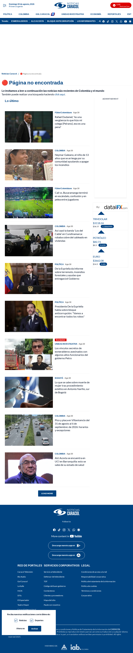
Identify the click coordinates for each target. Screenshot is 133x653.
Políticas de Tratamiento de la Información (90, 629)
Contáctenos (49, 591)
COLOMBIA (24, 14)
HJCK (20, 591)
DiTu (20, 595)
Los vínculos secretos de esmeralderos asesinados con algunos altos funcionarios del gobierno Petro (71, 353)
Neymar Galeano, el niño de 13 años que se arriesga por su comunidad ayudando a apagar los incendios (72, 159)
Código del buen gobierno (55, 586)
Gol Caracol (23, 581)
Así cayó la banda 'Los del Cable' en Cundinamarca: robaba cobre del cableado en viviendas (71, 235)
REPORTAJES (114, 14)
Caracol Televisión (25, 572)
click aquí (60, 94)
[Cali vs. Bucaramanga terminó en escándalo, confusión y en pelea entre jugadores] (29, 202)
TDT (45, 581)
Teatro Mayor (23, 605)
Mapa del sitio (49, 600)
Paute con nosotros (52, 605)
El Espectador (23, 600)
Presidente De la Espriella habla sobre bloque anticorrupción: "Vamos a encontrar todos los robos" (70, 311)
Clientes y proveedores (53, 595)
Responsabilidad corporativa (93, 577)
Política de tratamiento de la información (98, 581)
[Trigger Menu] (4, 5)
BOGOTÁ (59, 378)
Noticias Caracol (9, 73)
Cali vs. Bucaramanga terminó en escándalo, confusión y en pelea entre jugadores (71, 196)
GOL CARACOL (43, 14)
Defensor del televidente (54, 577)
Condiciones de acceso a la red (94, 572)
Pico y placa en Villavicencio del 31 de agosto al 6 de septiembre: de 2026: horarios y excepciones (72, 425)
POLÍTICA (7, 14)
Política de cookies (89, 586)
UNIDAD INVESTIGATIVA (72, 14)
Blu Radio (22, 577)
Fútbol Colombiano (63, 112)
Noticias (23, 620)
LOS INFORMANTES (86, 21)
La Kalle (21, 586)
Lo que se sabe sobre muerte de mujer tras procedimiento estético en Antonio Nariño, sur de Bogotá (72, 387)
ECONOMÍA (96, 14)
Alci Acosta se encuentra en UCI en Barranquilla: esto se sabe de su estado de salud (70, 461)
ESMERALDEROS (19, 21)
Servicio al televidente (53, 572)
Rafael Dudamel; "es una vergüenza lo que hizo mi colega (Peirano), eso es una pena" (70, 121)
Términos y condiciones (91, 591)
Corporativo (86, 595)
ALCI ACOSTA (37, 21)
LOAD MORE (47, 493)
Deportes (39, 620)
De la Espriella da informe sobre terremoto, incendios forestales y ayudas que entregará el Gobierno (70, 273)
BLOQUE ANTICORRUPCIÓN (60, 21)
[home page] (66, 5)
